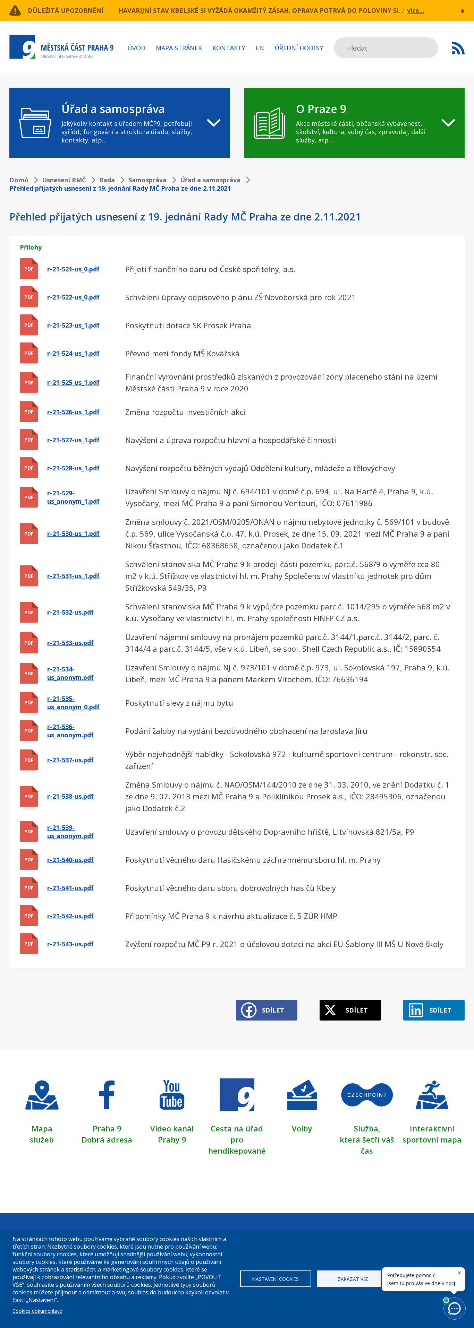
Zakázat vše (353, 1279)
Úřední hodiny (298, 48)
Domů (18, 180)
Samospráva (147, 180)
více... (415, 10)
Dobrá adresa (107, 1139)
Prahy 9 (172, 1139)
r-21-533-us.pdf (70, 643)
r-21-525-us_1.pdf (73, 382)
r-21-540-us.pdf (70, 860)
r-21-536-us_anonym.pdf (70, 730)
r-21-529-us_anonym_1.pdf (73, 497)
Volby (302, 1128)
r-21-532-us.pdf (70, 612)
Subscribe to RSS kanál (458, 47)
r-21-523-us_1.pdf (73, 325)
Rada (107, 180)
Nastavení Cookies (275, 1279)
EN (260, 48)
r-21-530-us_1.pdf (73, 533)
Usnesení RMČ (64, 180)
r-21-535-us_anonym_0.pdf (73, 702)
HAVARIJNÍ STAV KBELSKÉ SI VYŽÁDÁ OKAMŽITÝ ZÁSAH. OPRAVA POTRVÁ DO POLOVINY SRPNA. (267, 10)
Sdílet (273, 1010)
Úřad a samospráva (210, 180)
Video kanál (172, 1128)
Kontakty (228, 48)
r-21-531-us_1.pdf (73, 576)
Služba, (367, 1128)
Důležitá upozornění (65, 10)
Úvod (136, 48)
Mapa (42, 1128)
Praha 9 (107, 1128)
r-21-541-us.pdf (70, 888)
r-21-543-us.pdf (70, 944)
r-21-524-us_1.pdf (73, 353)
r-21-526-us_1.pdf (73, 412)
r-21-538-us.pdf (70, 796)
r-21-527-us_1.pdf (73, 440)
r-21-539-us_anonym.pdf (70, 831)
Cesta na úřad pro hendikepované (237, 1139)
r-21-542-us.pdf (70, 916)
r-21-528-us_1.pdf (73, 468)
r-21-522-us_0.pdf (73, 297)
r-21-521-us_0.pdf (73, 269)
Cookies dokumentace (37, 1311)
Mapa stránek (179, 48)
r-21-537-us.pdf (70, 760)
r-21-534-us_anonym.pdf (70, 673)
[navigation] (119, 123)
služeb (42, 1139)
